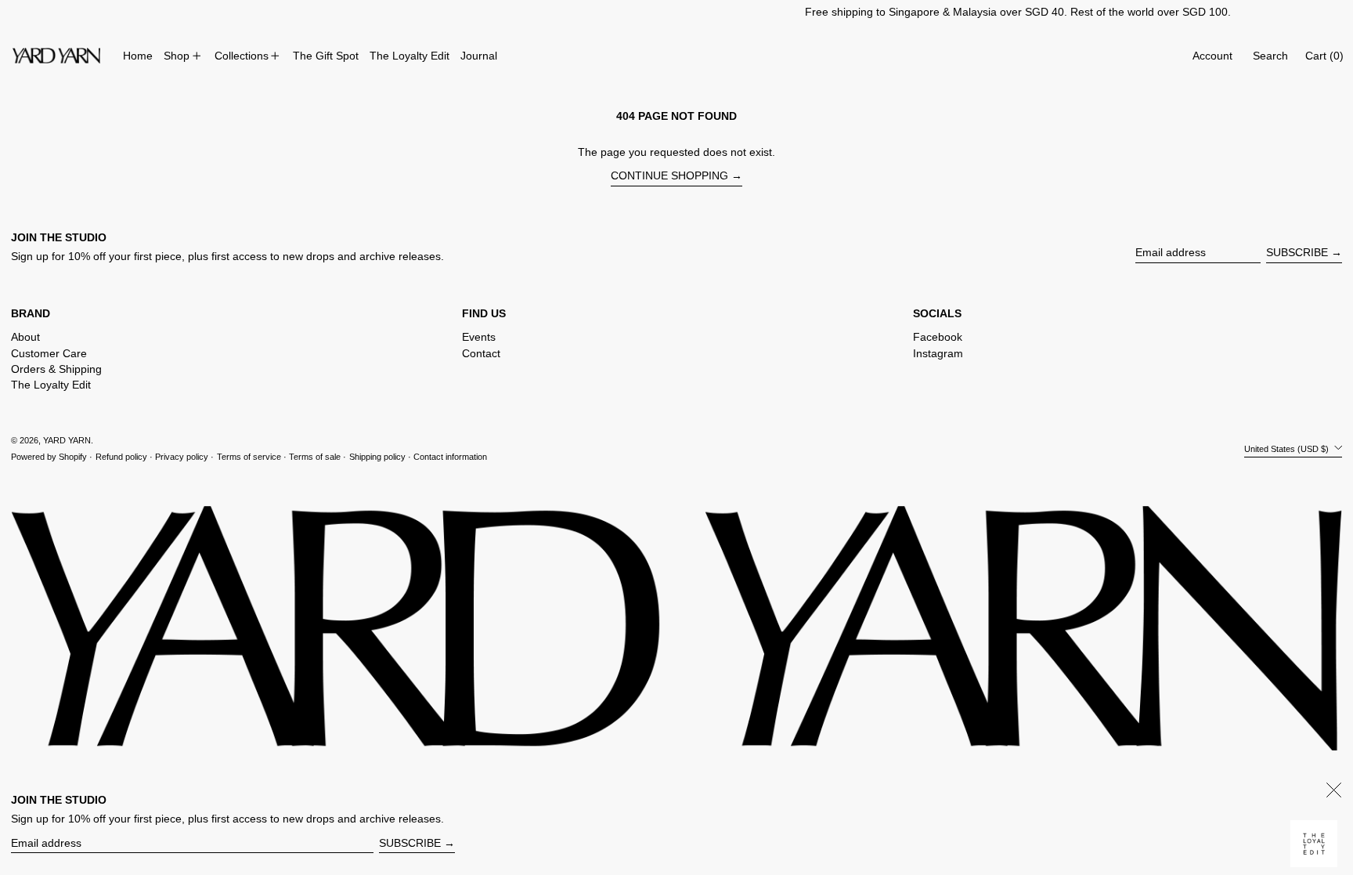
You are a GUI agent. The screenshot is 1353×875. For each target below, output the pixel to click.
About (25, 337)
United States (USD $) (1287, 448)
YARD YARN (67, 440)
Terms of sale (315, 456)
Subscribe (1297, 252)
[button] (1270, 56)
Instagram (938, 353)
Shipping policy (377, 456)
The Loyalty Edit (51, 384)
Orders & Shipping (56, 369)
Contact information (450, 456)
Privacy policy (181, 456)
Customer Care (49, 353)
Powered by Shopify (49, 456)
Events (479, 337)
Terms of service (249, 456)
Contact (481, 353)
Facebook (937, 337)
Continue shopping (669, 175)
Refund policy (121, 456)
